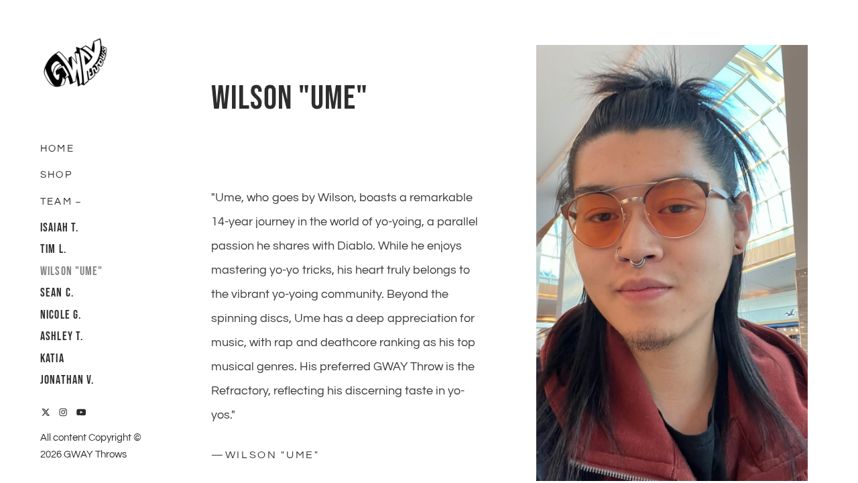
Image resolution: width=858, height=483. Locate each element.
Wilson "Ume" (71, 271)
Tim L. (53, 249)
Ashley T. (61, 336)
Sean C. (57, 293)
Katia (52, 359)
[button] (78, 200)
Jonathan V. (67, 380)
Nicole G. (60, 315)
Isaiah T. (59, 228)
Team (56, 202)
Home (57, 149)
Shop (56, 175)
